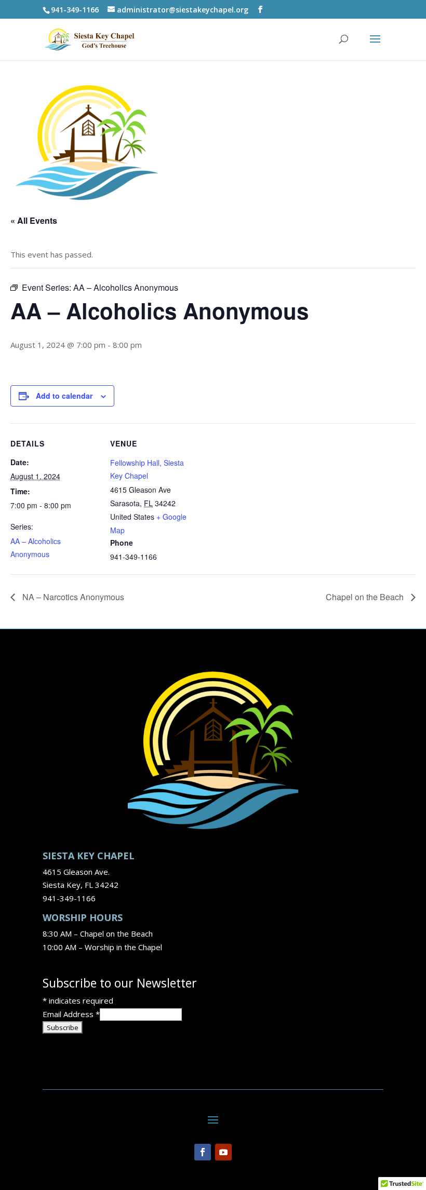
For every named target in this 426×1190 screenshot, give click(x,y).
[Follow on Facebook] (202, 1152)
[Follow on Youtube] (223, 1152)
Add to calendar (64, 395)
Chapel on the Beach (366, 597)
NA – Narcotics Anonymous (72, 597)
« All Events (33, 220)
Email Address (71, 1014)
